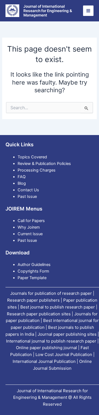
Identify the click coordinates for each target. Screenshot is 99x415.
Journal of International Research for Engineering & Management (47, 11)
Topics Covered (32, 157)
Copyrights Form (33, 271)
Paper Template (32, 277)
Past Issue (27, 196)
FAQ (22, 176)
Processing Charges (37, 170)
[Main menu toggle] (88, 10)
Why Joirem (29, 227)
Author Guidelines (34, 264)
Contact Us (28, 189)
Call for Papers (31, 220)
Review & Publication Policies (44, 163)
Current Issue (30, 233)
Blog (22, 183)
